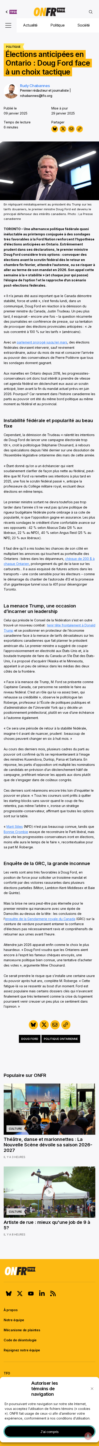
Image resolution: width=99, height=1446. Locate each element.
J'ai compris (50, 1432)
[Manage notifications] (88, 1436)
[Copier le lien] (79, 129)
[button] (92, 1388)
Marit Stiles (14, 826)
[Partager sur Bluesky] (54, 129)
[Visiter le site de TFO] (11, 11)
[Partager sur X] (63, 129)
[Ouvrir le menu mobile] (8, 25)
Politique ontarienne (61, 1039)
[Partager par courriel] (71, 129)
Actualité (30, 25)
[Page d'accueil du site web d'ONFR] (49, 11)
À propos (10, 1310)
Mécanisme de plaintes (22, 1330)
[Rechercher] (90, 12)
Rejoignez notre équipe (22, 1350)
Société (83, 25)
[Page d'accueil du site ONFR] (49, 1271)
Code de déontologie (20, 1340)
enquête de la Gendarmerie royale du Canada (40, 919)
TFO (7, 1373)
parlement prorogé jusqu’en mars (42, 342)
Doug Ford (29, 1039)
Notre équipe (14, 1320)
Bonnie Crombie (16, 832)
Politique (57, 25)
